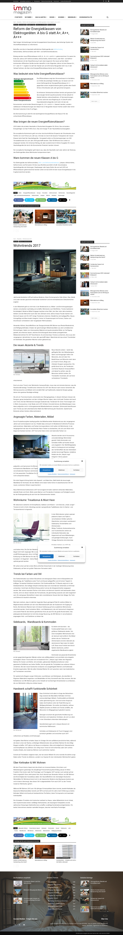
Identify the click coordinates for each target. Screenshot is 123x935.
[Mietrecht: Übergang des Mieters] (17, 892)
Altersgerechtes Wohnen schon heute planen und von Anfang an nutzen (99, 75)
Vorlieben (76, 470)
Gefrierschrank (53, 193)
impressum (72, 474)
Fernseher (44, 193)
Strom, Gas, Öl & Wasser (41, 24)
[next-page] (17, 230)
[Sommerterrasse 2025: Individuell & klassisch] (84, 59)
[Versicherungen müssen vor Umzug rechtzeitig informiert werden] (17, 901)
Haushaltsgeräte (22, 24)
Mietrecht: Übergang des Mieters (33, 890)
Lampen (42, 195)
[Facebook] (104, 1)
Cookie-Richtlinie (52, 474)
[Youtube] (109, 1)
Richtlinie (54, 195)
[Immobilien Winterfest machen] (66, 216)
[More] (69, 200)
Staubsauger (61, 195)
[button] (82, 461)
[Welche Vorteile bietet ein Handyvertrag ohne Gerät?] (23, 216)
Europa (39, 193)
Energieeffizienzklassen (29, 193)
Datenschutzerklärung (63, 474)
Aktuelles (19, 22)
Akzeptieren (47, 470)
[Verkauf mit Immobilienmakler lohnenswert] (84, 67)
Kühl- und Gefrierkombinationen (49, 162)
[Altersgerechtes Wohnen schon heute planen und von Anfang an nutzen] (84, 76)
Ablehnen (61, 470)
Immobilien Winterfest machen (64, 225)
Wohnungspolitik (51, 24)
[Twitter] (106, 1)
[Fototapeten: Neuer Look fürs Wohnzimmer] (17, 884)
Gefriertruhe (62, 193)
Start (14, 22)
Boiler (20, 193)
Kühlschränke (35, 195)
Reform (48, 195)
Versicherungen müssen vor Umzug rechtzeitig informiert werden (32, 900)
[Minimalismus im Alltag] (45, 216)
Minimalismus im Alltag (41, 225)
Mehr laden (94, 101)
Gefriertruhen (58, 49)
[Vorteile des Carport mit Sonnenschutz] (84, 50)
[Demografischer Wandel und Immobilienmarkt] (84, 32)
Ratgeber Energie (31, 24)
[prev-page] (14, 230)
